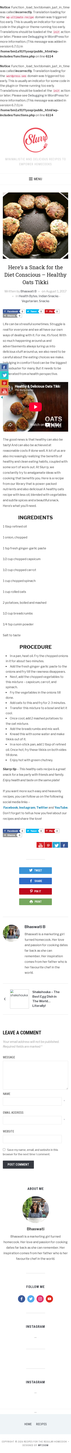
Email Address (13, 1112)
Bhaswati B (28, 291)
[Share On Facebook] (64, 845)
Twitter (42, 807)
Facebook (10, 807)
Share (38, 881)
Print (38, 901)
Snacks (44, 301)
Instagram (27, 807)
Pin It (37, 891)
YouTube (61, 807)
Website (8, 1131)
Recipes (41, 1424)
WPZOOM (43, 1445)
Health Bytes (28, 296)
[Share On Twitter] (56, 845)
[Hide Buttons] (2, 397)
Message (9, 1057)
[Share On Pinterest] (48, 845)
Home (28, 1424)
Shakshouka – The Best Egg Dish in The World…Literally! (46, 999)
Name (6, 1094)
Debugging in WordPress (46, 36)
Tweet (38, 870)
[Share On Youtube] (40, 845)
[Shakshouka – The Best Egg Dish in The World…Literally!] (19, 999)
